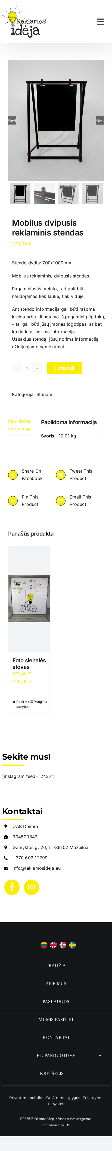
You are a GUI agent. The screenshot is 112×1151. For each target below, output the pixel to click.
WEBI (65, 1125)
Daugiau (39, 702)
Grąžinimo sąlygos (63, 1097)
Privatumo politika (26, 1097)
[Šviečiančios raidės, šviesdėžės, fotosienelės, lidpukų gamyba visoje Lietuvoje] (24, 7)
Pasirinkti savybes (22, 704)
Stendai (44, 394)
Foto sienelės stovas (29, 663)
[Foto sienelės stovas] (29, 599)
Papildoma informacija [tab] (20, 424)
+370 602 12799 (30, 857)
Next (100, 120)
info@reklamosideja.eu (37, 868)
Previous (12, 120)
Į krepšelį (64, 368)
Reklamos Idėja (43, 1119)
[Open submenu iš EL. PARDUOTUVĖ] (100, 1055)
